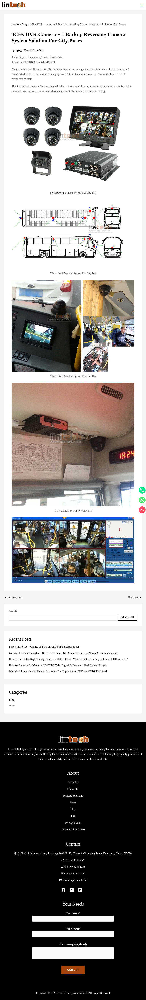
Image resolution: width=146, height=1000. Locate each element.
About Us (73, 782)
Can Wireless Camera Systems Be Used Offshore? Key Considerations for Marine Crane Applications (63, 653)
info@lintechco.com (74, 873)
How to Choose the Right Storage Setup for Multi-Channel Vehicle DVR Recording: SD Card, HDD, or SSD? (68, 659)
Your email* (73, 928)
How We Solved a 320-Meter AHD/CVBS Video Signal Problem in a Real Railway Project (58, 665)
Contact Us (73, 789)
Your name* (73, 913)
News (12, 705)
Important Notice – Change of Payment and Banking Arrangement (44, 646)
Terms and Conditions (73, 829)
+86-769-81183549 (74, 860)
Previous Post (13, 597)
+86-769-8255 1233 (74, 866)
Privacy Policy (73, 822)
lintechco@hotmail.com (74, 880)
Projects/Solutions (73, 795)
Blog (11, 699)
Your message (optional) (73, 944)
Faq (73, 815)
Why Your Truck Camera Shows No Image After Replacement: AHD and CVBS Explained (58, 671)
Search (13, 611)
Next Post (135, 597)
